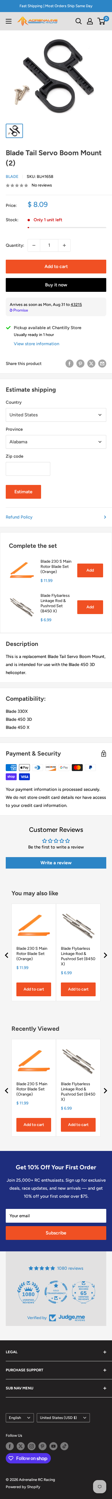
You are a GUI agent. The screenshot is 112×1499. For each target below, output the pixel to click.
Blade (12, 176)
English (15, 1417)
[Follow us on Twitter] (21, 1446)
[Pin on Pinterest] (80, 363)
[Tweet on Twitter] (91, 363)
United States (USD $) (58, 1417)
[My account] (90, 21)
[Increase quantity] (64, 245)
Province (14, 429)
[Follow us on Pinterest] (42, 1446)
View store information (36, 343)
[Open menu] (8, 21)
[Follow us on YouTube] (53, 1446)
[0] (101, 21)
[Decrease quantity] (34, 245)
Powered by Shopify (23, 1487)
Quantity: (15, 245)
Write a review (56, 862)
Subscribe (56, 1233)
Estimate (23, 491)
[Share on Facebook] (69, 363)
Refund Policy (19, 517)
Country (14, 402)
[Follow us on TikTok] (64, 1446)
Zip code (14, 456)
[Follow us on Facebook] (10, 1446)
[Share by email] (102, 363)
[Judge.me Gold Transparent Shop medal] (56, 1292)
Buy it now (56, 285)
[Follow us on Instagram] (32, 1446)
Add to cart (56, 266)
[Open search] (79, 21)
